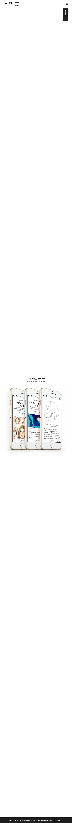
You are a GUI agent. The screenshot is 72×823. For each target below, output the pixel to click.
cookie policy (48, 820)
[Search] (64, 4)
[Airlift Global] (11, 4)
